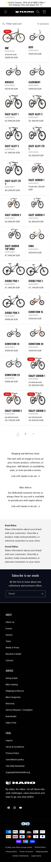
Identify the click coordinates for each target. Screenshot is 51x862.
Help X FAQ (11, 723)
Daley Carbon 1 (36, 180)
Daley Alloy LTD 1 (37, 148)
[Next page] (33, 434)
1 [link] (18, 433)
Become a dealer (13, 654)
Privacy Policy (12, 753)
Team (8, 641)
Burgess (9, 82)
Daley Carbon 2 (13, 215)
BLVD (31, 47)
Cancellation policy (15, 759)
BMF (7, 48)
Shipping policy (42, 852)
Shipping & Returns (15, 691)
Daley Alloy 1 (12, 114)
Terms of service (26, 852)
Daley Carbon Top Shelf (12, 247)
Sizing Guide (11, 678)
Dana (31, 246)
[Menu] (6, 12)
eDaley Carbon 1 (37, 375)
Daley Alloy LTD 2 (13, 182)
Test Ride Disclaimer (15, 766)
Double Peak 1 (12, 281)
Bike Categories (13, 697)
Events (9, 628)
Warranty (10, 703)
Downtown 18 (12, 344)
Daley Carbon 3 (36, 215)
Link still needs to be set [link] (24, 476)
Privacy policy (11, 852)
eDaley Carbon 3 (37, 410)
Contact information (21, 856)
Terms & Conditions (15, 747)
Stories (9, 635)
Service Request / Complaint (19, 710)
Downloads (11, 716)
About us (10, 622)
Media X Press (12, 647)
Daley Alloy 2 (35, 114)
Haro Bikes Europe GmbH (22, 847)
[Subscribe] (42, 594)
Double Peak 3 (12, 312)
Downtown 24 (12, 375)
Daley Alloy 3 (12, 146)
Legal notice (36, 856)
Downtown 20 (36, 344)
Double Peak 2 (36, 281)
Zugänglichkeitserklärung (18, 772)
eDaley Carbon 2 (13, 410)
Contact (9, 660)
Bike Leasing (12, 684)
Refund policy (40, 847)
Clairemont (35, 82)
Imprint (9, 740)
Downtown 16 (36, 312)
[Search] (38, 12)
